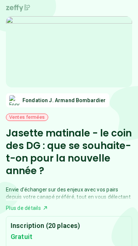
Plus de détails (23, 208)
